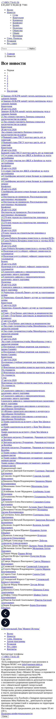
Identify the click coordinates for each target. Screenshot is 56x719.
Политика (17, 28)
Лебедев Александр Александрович (24, 541)
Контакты (12, 649)
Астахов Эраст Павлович (41, 507)
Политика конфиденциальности (17, 713)
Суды (15, 15)
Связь (4, 716)
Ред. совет (12, 43)
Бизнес (16, 25)
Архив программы (16, 641)
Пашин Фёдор (25, 553)
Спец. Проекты (14, 38)
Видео (10, 10)
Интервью (18, 35)
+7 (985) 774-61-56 (10, 2)
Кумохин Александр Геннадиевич (23, 536)
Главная (11, 53)
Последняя (12, 91)
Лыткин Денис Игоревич (41, 545)
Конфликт (18, 23)
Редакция (11, 41)
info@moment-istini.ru (32, 664)
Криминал (18, 20)
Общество (18, 30)
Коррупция (18, 17)
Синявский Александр (37, 566)
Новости (11, 12)
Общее (16, 33)
